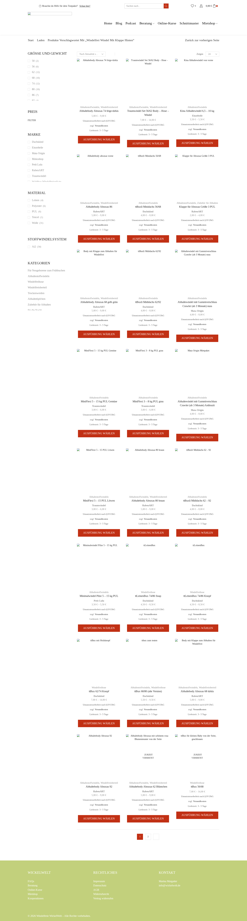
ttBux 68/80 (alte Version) (148, 691)
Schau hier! (84, 6)
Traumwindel (99, 406)
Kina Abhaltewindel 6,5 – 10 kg (197, 110)
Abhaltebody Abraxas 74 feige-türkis (98, 110)
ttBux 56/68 (197, 786)
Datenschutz (99, 885)
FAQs (31, 881)
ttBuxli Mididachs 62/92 (148, 302)
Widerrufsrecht (101, 894)
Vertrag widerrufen (103, 898)
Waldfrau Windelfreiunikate (46, 181)
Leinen (35, 200)
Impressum (99, 881)
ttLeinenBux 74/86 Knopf (197, 595)
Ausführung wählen (99, 139)
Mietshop (208, 23)
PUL (34, 211)
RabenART (99, 211)
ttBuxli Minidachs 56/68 (148, 206)
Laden (41, 40)
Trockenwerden (36, 293)
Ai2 (34, 246)
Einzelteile (197, 115)
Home (108, 23)
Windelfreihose (148, 592)
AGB (96, 889)
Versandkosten (101, 126)
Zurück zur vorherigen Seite (202, 40)
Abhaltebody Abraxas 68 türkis (197, 691)
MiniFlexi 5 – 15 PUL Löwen (99, 500)
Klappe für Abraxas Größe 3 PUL (197, 206)
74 (33, 83)
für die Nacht (35, 310)
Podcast (131, 23)
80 (33, 89)
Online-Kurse (167, 23)
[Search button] (166, 6)
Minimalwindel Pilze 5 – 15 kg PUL (99, 595)
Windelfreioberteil (109, 107)
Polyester (37, 205)
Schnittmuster (189, 23)
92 (33, 100)
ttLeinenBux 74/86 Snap (148, 595)
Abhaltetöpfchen (36, 298)
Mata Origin (197, 311)
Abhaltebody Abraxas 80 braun (148, 500)
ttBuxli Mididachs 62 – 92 (197, 500)
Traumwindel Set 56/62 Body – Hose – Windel (148, 112)
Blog (119, 23)
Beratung (145, 23)
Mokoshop (37, 159)
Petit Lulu (99, 601)
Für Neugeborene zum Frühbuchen (46, 270)
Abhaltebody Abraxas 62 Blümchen (148, 786)
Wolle (35, 222)
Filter (32, 120)
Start (31, 40)
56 (33, 66)
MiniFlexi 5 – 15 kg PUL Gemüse (99, 401)
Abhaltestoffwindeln (89, 107)
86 (33, 94)
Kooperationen (36, 898)
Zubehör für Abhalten (207, 203)
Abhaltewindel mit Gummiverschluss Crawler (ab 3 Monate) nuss (197, 304)
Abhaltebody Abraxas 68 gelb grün (99, 302)
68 (33, 77)
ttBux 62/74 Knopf (99, 691)
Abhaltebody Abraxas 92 (99, 786)
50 (33, 60)
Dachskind (148, 211)
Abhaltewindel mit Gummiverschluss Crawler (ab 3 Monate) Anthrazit (197, 403)
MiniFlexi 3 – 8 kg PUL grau (148, 401)
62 (33, 72)
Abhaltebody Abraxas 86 (99, 206)
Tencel (35, 217)
